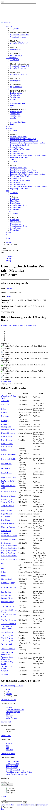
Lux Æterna (5, 516)
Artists (8, 126)
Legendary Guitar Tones (19, 157)
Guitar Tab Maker (12, 762)
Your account (6, 722)
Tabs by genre (15, 97)
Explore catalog (16, 93)
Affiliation (9, 750)
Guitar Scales (15, 151)
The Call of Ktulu (7, 606)
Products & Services (8, 700)
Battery (4, 409)
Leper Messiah (6, 510)
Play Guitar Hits (16, 56)
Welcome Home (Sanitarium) (7, 653)
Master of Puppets (8, 524)
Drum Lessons (15, 203)
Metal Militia (6, 531)
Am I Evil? (5, 401)
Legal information (8, 805)
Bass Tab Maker (12, 766)
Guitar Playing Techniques (20, 149)
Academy (9, 128)
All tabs (13, 99)
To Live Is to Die (7, 644)
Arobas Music (6, 736)
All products (14, 29)
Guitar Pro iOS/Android (19, 43)
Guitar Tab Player (12, 764)
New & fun (14, 209)
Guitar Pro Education (18, 37)
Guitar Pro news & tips (18, 205)
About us (9, 744)
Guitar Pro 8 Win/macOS (19, 35)
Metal (9, 296)
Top (2, 809)
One (2, 564)
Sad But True (6, 592)
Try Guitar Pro (6, 686)
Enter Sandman (7, 436)
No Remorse (6, 543)
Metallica (10, 288)
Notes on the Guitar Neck (19, 145)
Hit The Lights (6, 499)
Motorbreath (5, 533)
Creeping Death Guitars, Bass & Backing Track (18, 325)
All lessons (14, 130)
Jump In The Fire (7, 502)
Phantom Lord (6, 579)
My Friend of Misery (9, 536)
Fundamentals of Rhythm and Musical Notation (27, 143)
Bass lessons (14, 199)
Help (7, 748)
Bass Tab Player (11, 768)
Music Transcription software (16, 774)
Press (7, 746)
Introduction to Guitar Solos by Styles (24, 141)
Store (7, 234)
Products (9, 26)
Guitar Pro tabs (11, 718)
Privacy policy (42, 805)
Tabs (7, 89)
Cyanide (4, 424)
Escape (4, 450)
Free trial (9, 707)
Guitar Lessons (15, 207)
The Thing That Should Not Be (7, 627)
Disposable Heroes (8, 429)
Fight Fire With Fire (8, 477)
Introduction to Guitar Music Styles (23, 139)
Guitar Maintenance (17, 153)
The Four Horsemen (8, 620)
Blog (7, 191)
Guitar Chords (15, 147)
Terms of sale (31, 805)
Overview (9, 256)
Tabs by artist (15, 95)
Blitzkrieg (4, 421)
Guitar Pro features (8, 754)
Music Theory (15, 201)
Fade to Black (6, 464)
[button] (4, 381)
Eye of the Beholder (8, 454)
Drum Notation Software (15, 770)
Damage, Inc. (6, 427)
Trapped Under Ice (8, 649)
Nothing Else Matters (9, 545)
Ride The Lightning (8, 587)
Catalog (8, 258)
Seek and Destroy (7, 598)
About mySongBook (18, 103)
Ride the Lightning (8, 583)
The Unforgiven (7, 632)
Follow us (4, 796)
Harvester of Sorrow (8, 491)
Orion (3, 572)
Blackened (5, 416)
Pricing (12, 105)
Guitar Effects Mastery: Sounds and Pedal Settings (28, 155)
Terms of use (20, 805)
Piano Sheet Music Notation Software (19, 772)
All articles (14, 193)
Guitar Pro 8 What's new (15, 710)
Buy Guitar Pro (17, 686)
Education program (13, 712)
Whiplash (4, 671)
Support (8, 232)
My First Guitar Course (18, 137)
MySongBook (15, 49)
